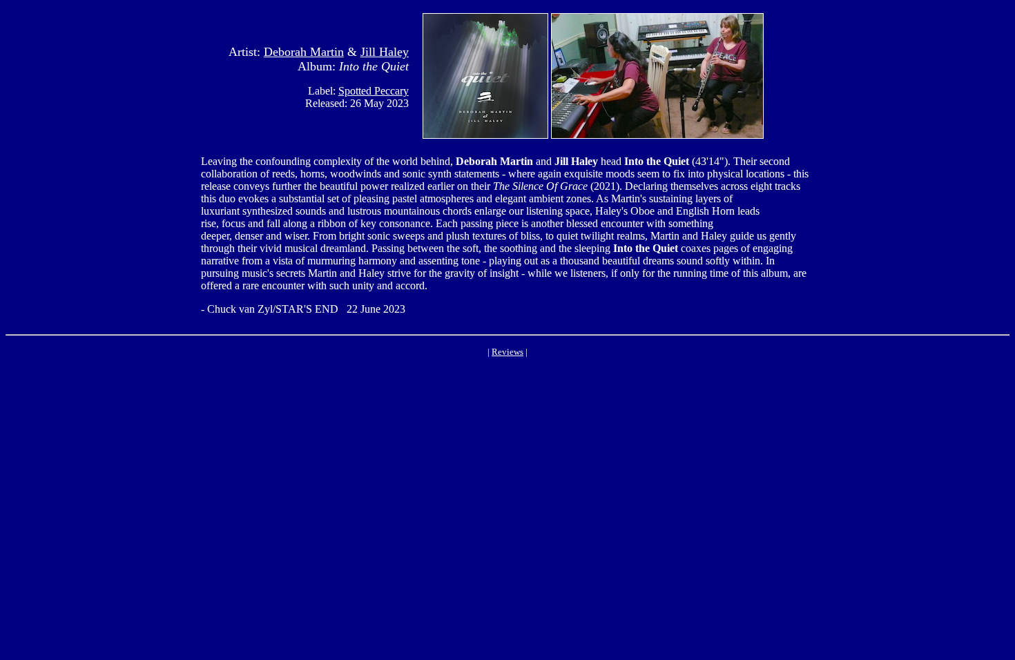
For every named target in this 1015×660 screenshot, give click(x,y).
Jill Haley (384, 52)
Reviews (507, 352)
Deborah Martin (304, 52)
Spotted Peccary (373, 91)
